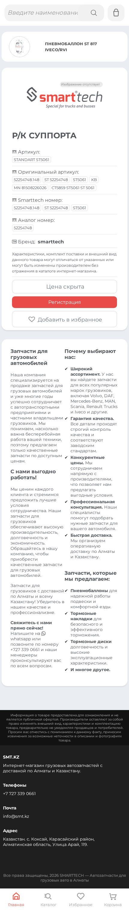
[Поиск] (91, 12)
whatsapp (21, 638)
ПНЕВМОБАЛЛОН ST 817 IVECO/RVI (71, 46)
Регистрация (64, 302)
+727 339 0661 (25, 649)
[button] (64, 319)
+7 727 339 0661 (19, 793)
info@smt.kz (16, 816)
